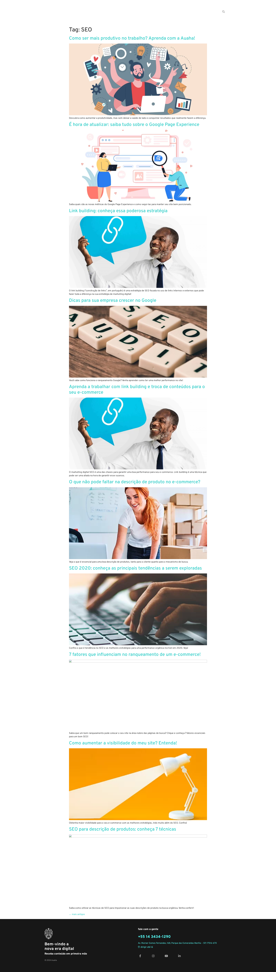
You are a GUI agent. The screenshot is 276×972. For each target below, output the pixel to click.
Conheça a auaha (208, 11)
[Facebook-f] (140, 955)
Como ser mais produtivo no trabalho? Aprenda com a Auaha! (132, 38)
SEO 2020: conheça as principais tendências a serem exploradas (135, 568)
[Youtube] (166, 955)
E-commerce (113, 11)
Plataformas (187, 11)
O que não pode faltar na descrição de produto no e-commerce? (134, 482)
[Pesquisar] (223, 11)
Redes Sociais (168, 11)
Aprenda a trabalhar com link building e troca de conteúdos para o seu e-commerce (137, 389)
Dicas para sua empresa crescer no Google (112, 301)
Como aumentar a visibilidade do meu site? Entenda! (123, 743)
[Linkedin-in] (179, 955)
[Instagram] (153, 955)
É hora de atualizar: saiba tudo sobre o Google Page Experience (134, 125)
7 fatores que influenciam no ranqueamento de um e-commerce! (135, 655)
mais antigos (77, 914)
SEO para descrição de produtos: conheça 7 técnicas (122, 829)
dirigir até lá (147, 947)
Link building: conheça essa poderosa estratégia (118, 211)
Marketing (131, 11)
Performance (148, 11)
